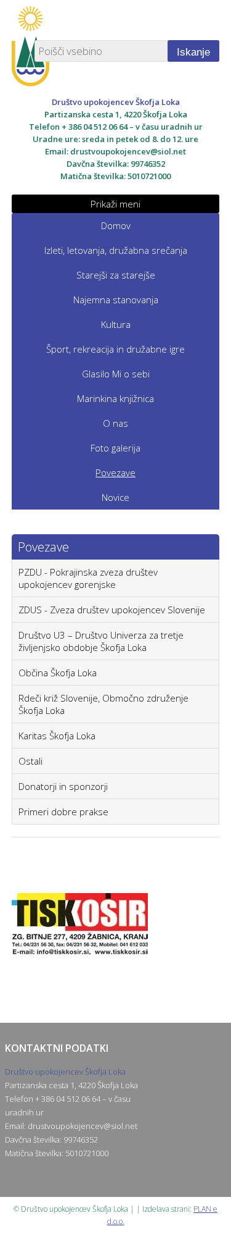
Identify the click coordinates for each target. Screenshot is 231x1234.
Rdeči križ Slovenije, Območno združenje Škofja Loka (103, 704)
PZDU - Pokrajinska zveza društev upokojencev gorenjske (88, 578)
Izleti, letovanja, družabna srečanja (115, 250)
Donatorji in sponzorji (63, 786)
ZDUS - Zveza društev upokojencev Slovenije (111, 609)
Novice (115, 497)
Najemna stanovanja (115, 299)
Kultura (116, 324)
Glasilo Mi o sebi (116, 373)
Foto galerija (115, 448)
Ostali (30, 761)
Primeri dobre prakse (63, 811)
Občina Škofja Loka (57, 672)
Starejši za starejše (115, 275)
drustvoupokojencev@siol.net (128, 151)
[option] (116, 942)
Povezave (115, 472)
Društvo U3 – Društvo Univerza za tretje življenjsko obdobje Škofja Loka (101, 641)
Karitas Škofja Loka (56, 735)
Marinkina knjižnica (115, 398)
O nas (115, 423)
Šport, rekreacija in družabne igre (115, 349)
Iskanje (193, 52)
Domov (116, 225)
